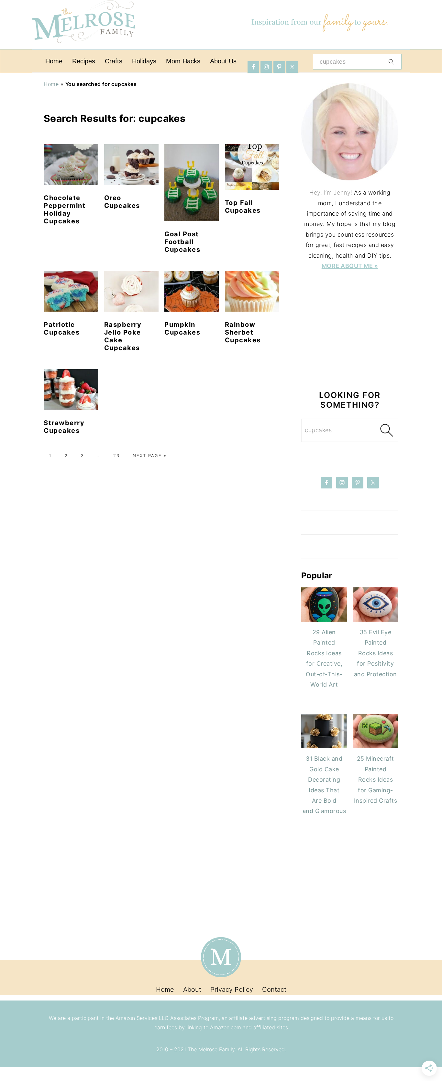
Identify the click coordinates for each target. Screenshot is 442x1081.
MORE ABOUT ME (348, 265)
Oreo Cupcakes (122, 201)
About (192, 989)
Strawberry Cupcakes (64, 426)
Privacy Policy (231, 989)
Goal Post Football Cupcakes (182, 241)
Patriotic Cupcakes (62, 328)
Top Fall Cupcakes (243, 206)
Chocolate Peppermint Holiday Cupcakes (64, 209)
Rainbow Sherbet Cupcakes (243, 332)
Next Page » (149, 455)
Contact (274, 989)
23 (115, 455)
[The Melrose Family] (83, 46)
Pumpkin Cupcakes (182, 328)
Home (51, 84)
